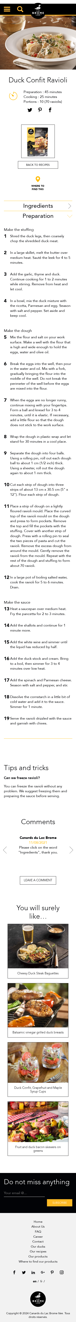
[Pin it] (40, 110)
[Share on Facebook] (50, 110)
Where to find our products (38, 1261)
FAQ (38, 1232)
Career (38, 1237)
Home (38, 1222)
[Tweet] (29, 110)
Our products (38, 1256)
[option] (38, 851)
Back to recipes (38, 165)
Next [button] (71, 849)
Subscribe (59, 1202)
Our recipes (38, 1251)
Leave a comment (38, 880)
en (34, 1281)
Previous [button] (4, 849)
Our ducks (38, 1246)
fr (41, 1281)
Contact (38, 1241)
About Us (38, 1226)
